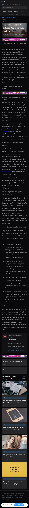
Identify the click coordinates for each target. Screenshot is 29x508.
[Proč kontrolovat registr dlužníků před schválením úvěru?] (14, 421)
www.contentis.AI (18, 497)
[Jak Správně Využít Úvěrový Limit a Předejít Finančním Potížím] (14, 394)
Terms (8, 499)
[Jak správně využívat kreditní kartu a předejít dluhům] (14, 448)
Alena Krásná (12, 339)
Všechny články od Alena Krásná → (16, 350)
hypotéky (5, 131)
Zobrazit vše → (24, 377)
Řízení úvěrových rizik (11, 17)
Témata (16, 11)
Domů (4, 11)
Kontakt (22, 11)
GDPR (3, 499)
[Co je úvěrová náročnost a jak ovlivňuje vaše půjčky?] (14, 475)
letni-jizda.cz (7, 2)
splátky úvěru (6, 171)
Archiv (10, 11)
